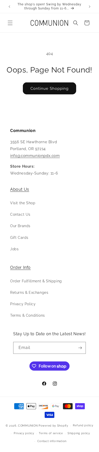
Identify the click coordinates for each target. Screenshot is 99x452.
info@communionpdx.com (35, 155)
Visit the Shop (22, 203)
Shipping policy (79, 433)
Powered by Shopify (53, 425)
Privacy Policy (23, 304)
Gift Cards (19, 238)
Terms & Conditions (27, 315)
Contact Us (20, 214)
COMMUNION (28, 425)
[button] (10, 22)
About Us (19, 189)
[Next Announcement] (89, 6)
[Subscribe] (80, 348)
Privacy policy (24, 433)
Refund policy (83, 425)
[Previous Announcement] (9, 6)
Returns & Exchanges (29, 292)
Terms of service (51, 433)
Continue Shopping (49, 88)
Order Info (20, 267)
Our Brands (20, 226)
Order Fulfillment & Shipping (36, 281)
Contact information (52, 441)
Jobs (14, 249)
